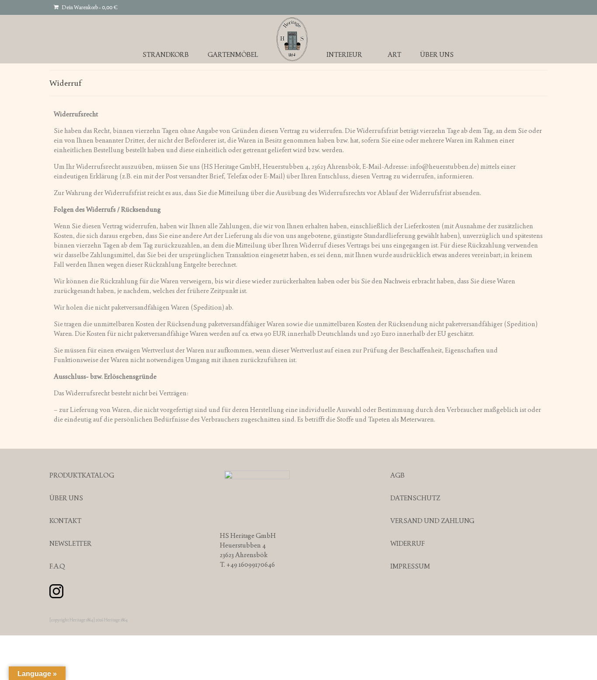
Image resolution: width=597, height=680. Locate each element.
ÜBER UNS (66, 498)
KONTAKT (65, 520)
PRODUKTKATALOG (81, 475)
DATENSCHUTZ (415, 498)
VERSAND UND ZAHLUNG (432, 520)
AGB (397, 475)
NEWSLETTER (70, 543)
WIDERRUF (407, 543)
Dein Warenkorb (89, 7)
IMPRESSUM (410, 566)
